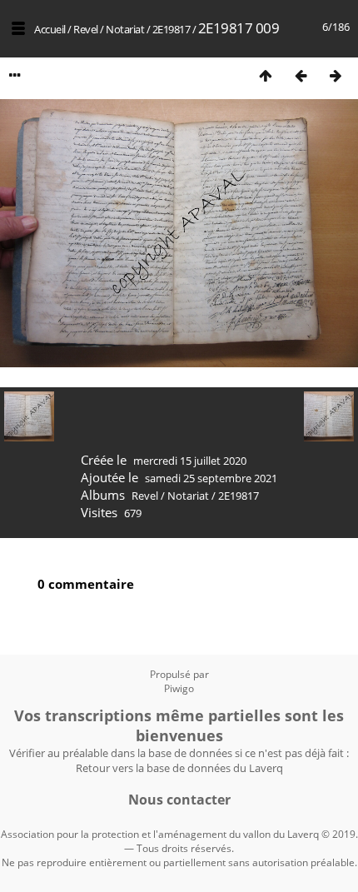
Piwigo (179, 688)
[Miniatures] (265, 75)
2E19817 (171, 29)
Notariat (125, 29)
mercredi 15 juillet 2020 (189, 460)
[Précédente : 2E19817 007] (300, 75)
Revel (85, 29)
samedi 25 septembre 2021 (211, 478)
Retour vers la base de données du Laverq (179, 767)
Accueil (50, 29)
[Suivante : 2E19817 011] (335, 75)
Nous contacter (179, 799)
